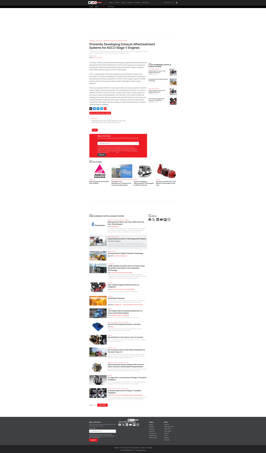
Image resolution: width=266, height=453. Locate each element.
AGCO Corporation (97, 57)
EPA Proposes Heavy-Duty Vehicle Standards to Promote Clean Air (126, 351)
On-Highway (111, 263)
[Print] (90, 108)
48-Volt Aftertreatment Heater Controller (124, 324)
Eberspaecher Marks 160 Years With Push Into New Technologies (126, 223)
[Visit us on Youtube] (161, 219)
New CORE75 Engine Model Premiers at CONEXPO (156, 99)
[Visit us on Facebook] (149, 219)
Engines (91, 40)
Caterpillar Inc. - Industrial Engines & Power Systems (128, 304)
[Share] (94, 108)
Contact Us (143, 447)
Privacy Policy (122, 152)
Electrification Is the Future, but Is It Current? (125, 337)
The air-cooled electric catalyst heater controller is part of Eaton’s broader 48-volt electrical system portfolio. (125, 329)
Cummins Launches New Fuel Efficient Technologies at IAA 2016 (166, 183)
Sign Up (101, 154)
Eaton (112, 326)
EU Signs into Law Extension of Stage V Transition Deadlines (127, 379)
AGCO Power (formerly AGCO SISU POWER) (99, 182)
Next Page (102, 405)
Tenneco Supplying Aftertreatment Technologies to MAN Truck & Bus (144, 183)
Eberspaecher (114, 226)
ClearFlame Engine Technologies (120, 315)
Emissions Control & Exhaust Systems (115, 40)
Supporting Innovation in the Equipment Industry (156, 71)
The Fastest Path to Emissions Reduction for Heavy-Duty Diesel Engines (125, 312)
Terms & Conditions (134, 447)
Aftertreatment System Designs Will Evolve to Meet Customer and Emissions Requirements (126, 366)
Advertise (116, 447)
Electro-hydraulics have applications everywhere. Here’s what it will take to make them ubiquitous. (127, 340)
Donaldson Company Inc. (121, 256)
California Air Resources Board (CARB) (121, 272)
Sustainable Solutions (116, 298)
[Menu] (176, 2)
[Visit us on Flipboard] (165, 219)
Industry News (112, 347)
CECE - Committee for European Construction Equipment (127, 395)
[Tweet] (101, 108)
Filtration (99, 40)
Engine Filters (111, 251)
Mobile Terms (113, 152)
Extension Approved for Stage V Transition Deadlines (124, 392)
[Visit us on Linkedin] (157, 219)
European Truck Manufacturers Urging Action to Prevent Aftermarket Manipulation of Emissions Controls (121, 183)
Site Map (149, 447)
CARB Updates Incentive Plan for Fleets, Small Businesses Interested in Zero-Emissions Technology (126, 268)
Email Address (101, 140)
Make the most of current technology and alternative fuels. (123, 317)
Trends (110, 335)
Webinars (110, 296)
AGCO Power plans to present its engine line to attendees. (123, 291)
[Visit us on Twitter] (153, 219)
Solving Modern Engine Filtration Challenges (158, 79)
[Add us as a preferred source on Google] (105, 108)
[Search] (173, 2)
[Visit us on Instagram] (168, 219)
